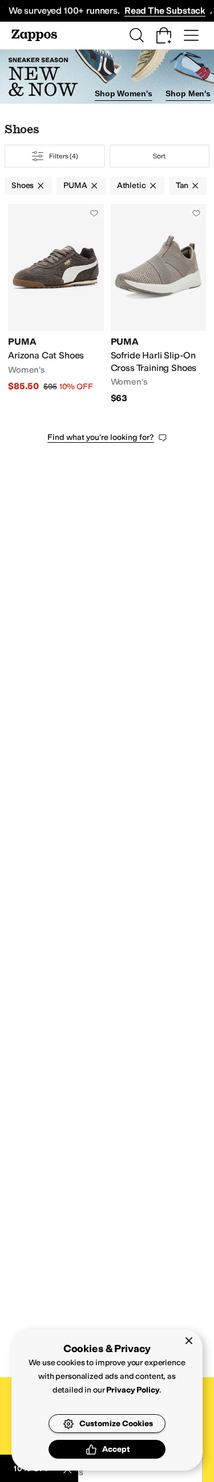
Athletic (131, 185)
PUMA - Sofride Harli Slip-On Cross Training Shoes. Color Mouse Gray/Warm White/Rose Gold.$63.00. (159, 304)
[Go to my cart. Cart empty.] (163, 35)
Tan (182, 185)
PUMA (75, 185)
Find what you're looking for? (100, 437)
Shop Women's (123, 93)
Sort (159, 156)
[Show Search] (136, 35)
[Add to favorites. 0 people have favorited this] (94, 213)
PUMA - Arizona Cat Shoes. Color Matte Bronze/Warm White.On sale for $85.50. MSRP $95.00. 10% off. (56, 304)
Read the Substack (164, 10)
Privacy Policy (132, 1390)
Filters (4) (63, 156)
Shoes (22, 185)
